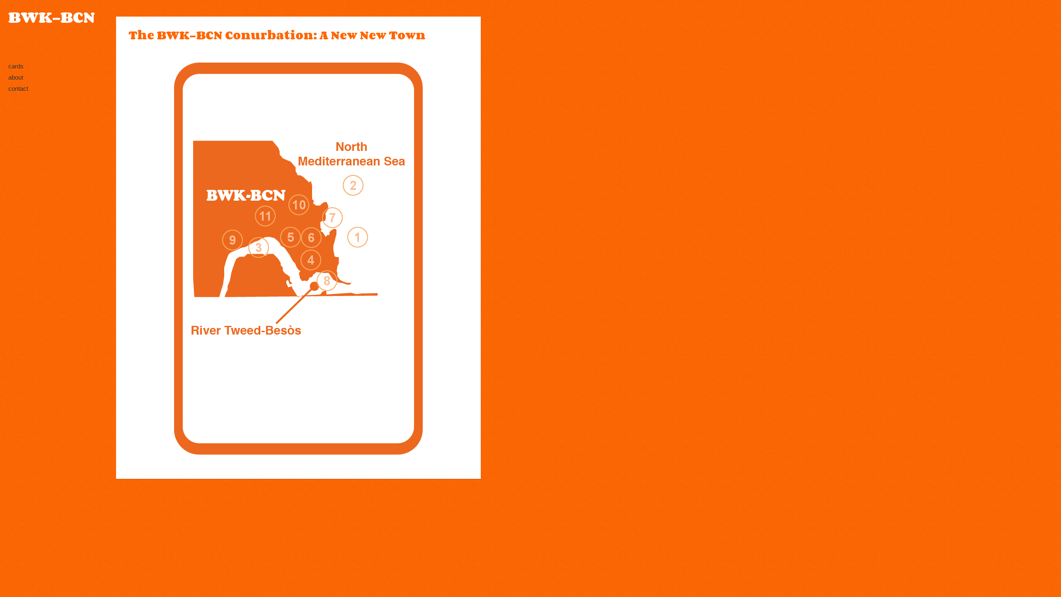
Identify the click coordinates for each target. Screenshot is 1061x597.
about (15, 77)
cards (16, 66)
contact (18, 88)
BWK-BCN (51, 17)
